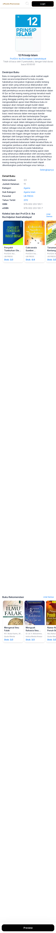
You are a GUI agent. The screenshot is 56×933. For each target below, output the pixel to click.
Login (42, 4)
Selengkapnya (47, 170)
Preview (28, 927)
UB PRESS (28, 196)
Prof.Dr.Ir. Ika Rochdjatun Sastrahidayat (28, 58)
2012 (26, 200)
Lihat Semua (49, 215)
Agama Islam (29, 192)
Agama (27, 188)
